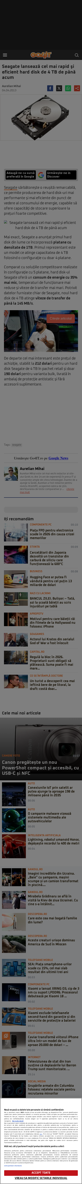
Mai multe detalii (17, 1121)
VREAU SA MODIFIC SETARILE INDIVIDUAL (41, 1178)
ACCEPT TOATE (41, 1173)
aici (41, 1134)
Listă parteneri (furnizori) (13, 1166)
